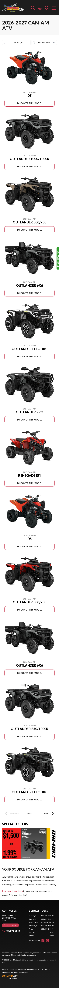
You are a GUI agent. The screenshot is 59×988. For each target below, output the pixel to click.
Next (46, 813)
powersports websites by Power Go (38, 969)
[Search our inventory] (33, 7)
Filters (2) (18, 42)
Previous (14, 813)
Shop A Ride (17, 972)
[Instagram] (47, 940)
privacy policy (41, 960)
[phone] (39, 7)
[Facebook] (43, 940)
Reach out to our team (12, 891)
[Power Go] (26, 977)
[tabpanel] (41, 926)
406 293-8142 (13, 931)
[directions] (46, 7)
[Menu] (54, 7)
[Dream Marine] (13, 7)
